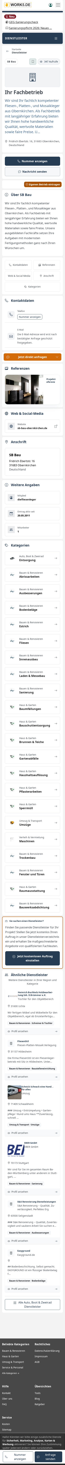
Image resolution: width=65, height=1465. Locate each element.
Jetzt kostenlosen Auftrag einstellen (35, 958)
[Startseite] (19, 4)
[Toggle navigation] (56, 38)
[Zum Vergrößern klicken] (24, 389)
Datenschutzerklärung (47, 1350)
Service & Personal (12, 1367)
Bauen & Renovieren (13, 1350)
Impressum (41, 1356)
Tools (38, 1393)
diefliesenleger (27, 499)
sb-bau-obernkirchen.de (32, 428)
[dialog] (32, 1449)
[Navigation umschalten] (58, 5)
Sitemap (6, 1429)
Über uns (7, 1398)
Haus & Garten (10, 1356)
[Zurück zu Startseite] (7, 51)
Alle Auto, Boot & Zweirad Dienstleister (35, 1305)
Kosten (6, 1424)
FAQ (4, 1404)
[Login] (51, 5)
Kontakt (6, 1393)
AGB (37, 1362)
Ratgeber (40, 1404)
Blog (37, 1398)
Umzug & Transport (13, 1362)
